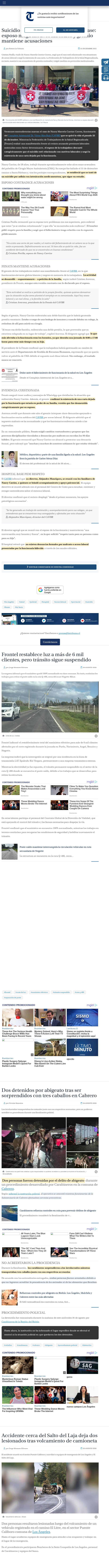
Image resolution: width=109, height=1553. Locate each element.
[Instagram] (69, 621)
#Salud (21, 602)
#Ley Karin (19, 607)
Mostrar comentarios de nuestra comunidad (51, 567)
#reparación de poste (12, 997)
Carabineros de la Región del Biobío (20, 1321)
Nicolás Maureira (16, 1103)
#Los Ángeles (9, 602)
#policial (33, 602)
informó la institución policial (24, 1193)
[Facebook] (30, 621)
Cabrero (8, 1189)
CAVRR (39, 417)
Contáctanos (50, 642)
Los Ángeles (41, 1532)
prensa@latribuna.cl (69, 633)
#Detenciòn (86, 1345)
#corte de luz (21, 992)
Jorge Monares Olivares (18, 667)
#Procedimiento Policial (67, 1345)
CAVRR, (74, 271)
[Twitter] (50, 621)
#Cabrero (36, 1345)
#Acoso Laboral (60, 602)
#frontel (7, 992)
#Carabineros (22, 1345)
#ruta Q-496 (79, 992)
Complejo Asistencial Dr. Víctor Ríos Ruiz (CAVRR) (34, 135)
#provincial (75, 602)
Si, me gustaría (70, 30)
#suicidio (89, 602)
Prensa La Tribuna (16, 48)
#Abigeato (49, 1345)
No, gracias (38, 30)
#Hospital (45, 602)
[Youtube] (89, 621)
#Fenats (7, 607)
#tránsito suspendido (61, 992)
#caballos (8, 1345)
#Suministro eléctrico (39, 992)
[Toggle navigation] (4, 2)
